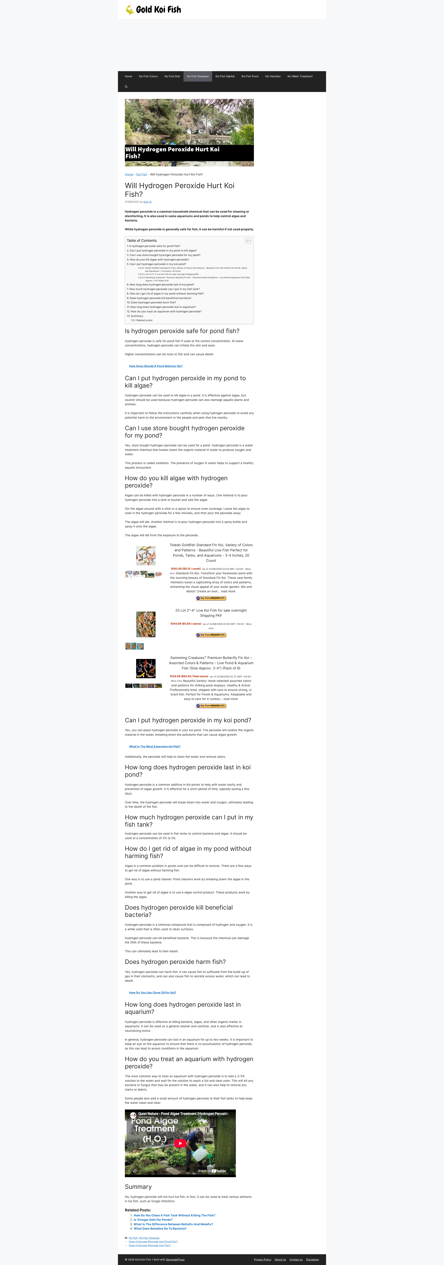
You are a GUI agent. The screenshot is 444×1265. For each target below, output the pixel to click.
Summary (137, 316)
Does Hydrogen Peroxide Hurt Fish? (150, 1245)
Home (128, 76)
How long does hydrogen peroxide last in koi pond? (162, 284)
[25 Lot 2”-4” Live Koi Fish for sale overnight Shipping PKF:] (145, 625)
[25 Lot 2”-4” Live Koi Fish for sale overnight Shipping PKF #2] (133, 648)
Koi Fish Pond (250, 76)
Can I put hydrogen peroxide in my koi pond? (158, 264)
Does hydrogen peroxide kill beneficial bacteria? (160, 298)
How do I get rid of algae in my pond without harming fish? (167, 293)
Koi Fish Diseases (198, 76)
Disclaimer (312, 1259)
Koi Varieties (273, 76)
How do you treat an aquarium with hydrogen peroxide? (166, 311)
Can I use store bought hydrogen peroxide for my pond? (165, 255)
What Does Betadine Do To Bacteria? (160, 1228)
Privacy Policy (262, 1259)
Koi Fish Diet (172, 76)
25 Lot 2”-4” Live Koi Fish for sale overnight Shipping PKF (172, 274)
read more (228, 591)
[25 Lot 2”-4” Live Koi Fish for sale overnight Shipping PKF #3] (140, 648)
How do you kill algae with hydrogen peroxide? (159, 259)
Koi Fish (141, 174)
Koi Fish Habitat (225, 76)
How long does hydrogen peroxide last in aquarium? (163, 307)
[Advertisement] (222, 45)
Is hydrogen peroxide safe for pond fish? (154, 246)
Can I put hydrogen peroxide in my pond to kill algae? (163, 250)
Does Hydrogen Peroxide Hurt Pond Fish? (153, 1241)
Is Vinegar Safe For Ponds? (153, 1219)
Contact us (296, 1259)
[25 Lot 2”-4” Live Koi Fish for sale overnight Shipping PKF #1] (128, 648)
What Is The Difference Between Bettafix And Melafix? (173, 1224)
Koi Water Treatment (300, 76)
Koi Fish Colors (148, 76)
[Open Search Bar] (126, 87)
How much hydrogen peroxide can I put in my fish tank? (164, 289)
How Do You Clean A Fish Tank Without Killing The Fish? (174, 1215)
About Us (280, 1259)
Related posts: (144, 320)
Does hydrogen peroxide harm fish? (153, 302)
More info (176, 680)
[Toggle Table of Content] (246, 241)
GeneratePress (175, 1259)
